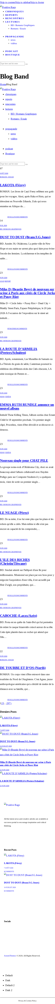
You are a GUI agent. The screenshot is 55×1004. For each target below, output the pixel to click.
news (2, 397)
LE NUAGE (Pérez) (14, 513)
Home (3, 84)
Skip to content (7, 2)
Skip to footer (37, 2)
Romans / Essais (7, 177)
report (8, 281)
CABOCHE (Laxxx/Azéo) (18, 616)
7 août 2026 (4, 730)
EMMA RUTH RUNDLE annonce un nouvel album (27, 406)
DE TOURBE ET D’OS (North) (23, 668)
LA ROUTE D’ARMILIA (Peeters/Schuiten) (18, 351)
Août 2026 (4, 173)
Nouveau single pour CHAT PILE (24, 460)
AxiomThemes (10, 956)
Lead (2, 281)
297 (8, 703)
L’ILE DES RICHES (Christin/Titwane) (15, 561)
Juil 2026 (3, 225)
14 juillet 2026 (6, 746)
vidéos (8, 397)
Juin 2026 (3, 278)
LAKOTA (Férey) (13, 185)
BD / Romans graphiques (10, 229)
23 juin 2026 (4, 770)
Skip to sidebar (22, 2)
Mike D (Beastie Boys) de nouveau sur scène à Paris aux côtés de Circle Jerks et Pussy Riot (27, 293)
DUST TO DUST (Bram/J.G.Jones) (25, 237)
